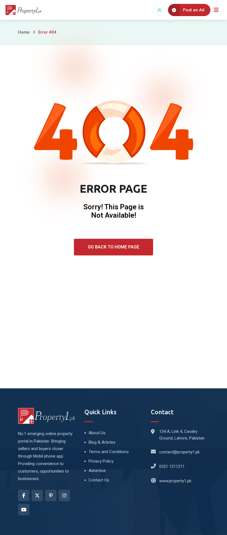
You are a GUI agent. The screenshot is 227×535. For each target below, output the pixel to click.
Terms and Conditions (109, 451)
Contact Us (99, 480)
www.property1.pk (175, 480)
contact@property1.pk (179, 451)
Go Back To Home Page (113, 247)
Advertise (97, 470)
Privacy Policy (101, 461)
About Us (97, 432)
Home (24, 32)
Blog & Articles (102, 442)
